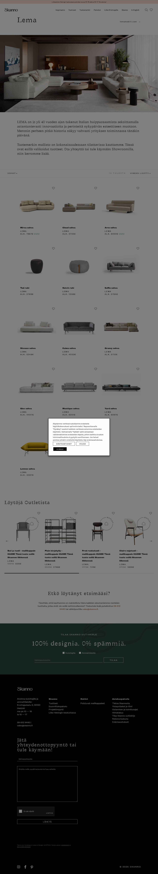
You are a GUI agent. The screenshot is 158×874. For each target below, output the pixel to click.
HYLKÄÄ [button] (82, 444)
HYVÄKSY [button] (60, 449)
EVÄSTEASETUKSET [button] (64, 444)
